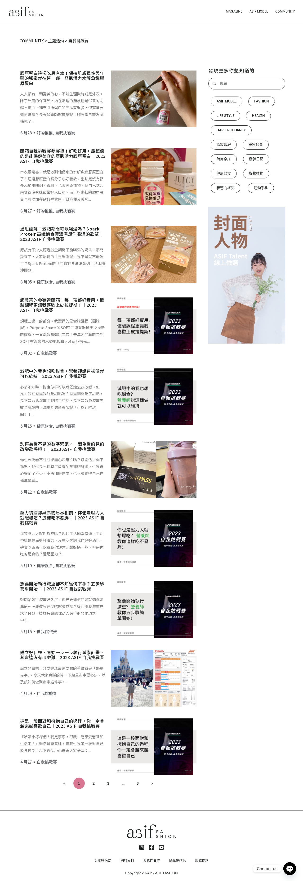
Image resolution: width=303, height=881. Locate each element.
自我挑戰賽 (65, 133)
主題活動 (56, 41)
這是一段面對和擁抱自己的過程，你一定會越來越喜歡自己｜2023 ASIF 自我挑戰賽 (62, 723)
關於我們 (127, 860)
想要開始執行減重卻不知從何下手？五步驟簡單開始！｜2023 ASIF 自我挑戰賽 (62, 586)
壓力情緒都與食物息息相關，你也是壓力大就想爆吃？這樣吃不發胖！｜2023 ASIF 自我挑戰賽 (62, 517)
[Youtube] (161, 847)
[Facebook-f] (151, 847)
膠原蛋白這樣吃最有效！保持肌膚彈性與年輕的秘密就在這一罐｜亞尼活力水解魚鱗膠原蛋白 (62, 78)
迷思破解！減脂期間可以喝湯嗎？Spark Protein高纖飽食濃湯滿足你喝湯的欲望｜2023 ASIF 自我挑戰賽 (61, 234)
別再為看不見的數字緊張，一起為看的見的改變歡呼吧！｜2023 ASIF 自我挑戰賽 (62, 446)
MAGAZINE (234, 11)
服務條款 (202, 860)
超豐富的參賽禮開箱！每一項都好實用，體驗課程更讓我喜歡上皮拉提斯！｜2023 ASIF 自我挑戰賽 (62, 305)
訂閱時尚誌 (102, 860)
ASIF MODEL (259, 11)
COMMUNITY (285, 11)
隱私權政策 (177, 860)
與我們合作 (151, 860)
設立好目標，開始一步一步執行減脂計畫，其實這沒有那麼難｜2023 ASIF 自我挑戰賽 (62, 654)
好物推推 (45, 133)
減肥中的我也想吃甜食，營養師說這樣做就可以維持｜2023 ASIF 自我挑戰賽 (62, 373)
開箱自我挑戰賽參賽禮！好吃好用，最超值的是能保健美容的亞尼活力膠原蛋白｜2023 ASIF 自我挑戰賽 (63, 156)
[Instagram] (141, 847)
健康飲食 (45, 282)
